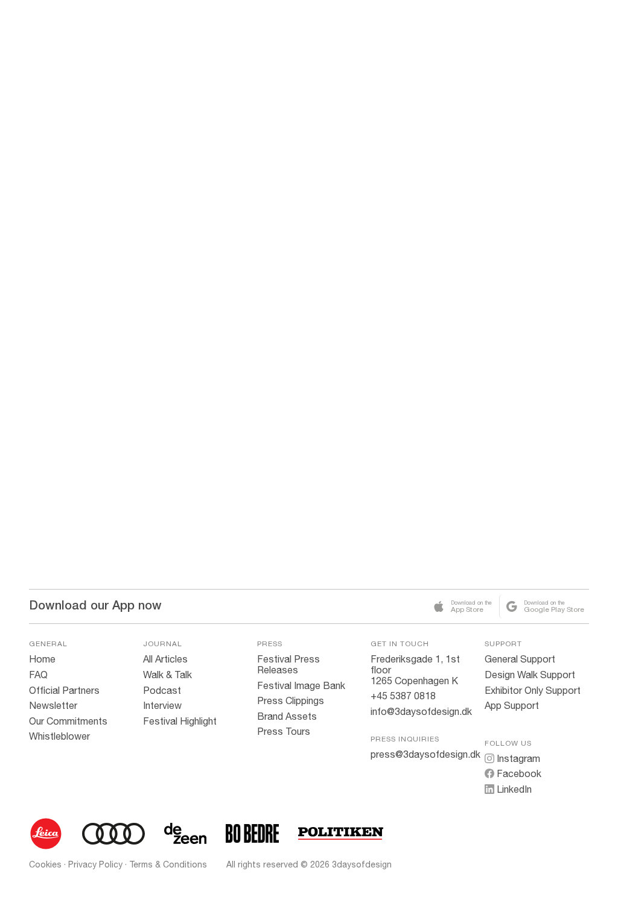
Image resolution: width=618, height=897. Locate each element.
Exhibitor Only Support (533, 690)
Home (42, 658)
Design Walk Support (530, 674)
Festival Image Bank (301, 685)
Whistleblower (59, 736)
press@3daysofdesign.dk (425, 754)
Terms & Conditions (168, 864)
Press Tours (283, 731)
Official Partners (64, 690)
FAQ (38, 674)
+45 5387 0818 (403, 695)
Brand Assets (287, 716)
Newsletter (53, 705)
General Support (520, 658)
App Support (512, 705)
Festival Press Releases (288, 664)
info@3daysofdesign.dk (421, 711)
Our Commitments (68, 721)
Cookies (45, 864)
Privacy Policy (95, 864)
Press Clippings (290, 700)
